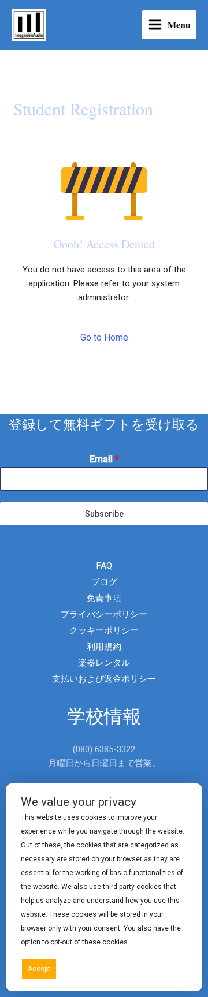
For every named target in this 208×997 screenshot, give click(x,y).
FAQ (104, 566)
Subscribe (104, 513)
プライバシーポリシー (104, 614)
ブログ (104, 582)
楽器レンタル (104, 663)
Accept (39, 969)
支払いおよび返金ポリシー (104, 679)
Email (104, 459)
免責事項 (104, 598)
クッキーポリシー (104, 630)
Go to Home (104, 337)
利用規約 (104, 646)
